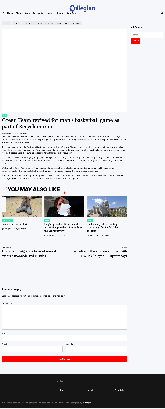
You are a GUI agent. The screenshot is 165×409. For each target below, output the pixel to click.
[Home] (7, 25)
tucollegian (23, 133)
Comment (7, 303)
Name (5, 333)
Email (5, 344)
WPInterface (88, 403)
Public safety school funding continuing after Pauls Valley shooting (102, 227)
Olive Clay (62, 235)
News (27, 13)
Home (10, 13)
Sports (60, 13)
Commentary (39, 13)
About (19, 13)
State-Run (71, 13)
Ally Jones (105, 235)
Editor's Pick (7, 220)
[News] (17, 25)
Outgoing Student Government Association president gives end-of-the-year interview (63, 227)
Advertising (120, 390)
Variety (51, 13)
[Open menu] (3, 13)
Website (69, 344)
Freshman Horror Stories (15, 224)
